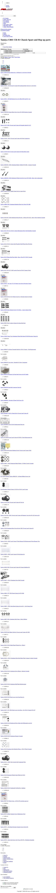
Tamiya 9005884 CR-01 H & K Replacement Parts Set (12, 424)
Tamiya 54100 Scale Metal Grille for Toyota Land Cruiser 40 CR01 (15, 632)
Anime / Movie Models (8, 26)
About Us (5, 855)
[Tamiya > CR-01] (13, 52)
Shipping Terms (6, 857)
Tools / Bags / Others (7, 24)
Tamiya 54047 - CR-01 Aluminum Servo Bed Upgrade (12, 580)
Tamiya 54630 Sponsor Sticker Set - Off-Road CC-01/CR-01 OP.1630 (16, 72)
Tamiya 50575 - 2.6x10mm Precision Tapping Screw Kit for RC (14, 827)
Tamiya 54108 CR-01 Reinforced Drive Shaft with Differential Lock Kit (16, 723)
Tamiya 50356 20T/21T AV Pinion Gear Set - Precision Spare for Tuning (16, 296)
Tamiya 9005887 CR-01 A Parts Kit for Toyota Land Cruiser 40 (14, 413)
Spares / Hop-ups (7, 19)
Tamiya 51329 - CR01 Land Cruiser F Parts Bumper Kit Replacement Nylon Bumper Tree (20, 541)
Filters (2, 44)
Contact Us (5, 867)
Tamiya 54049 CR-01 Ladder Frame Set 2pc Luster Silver (13, 191)
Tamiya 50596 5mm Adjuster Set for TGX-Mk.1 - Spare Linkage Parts (16, 309)
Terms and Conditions (8, 861)
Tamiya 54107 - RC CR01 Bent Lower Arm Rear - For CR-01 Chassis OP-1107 (18, 710)
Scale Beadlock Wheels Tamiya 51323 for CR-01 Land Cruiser (14, 489)
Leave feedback (6, 876)
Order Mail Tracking (7, 871)
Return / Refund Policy (8, 859)
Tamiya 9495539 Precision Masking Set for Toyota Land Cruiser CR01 (16, 450)
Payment (5, 856)
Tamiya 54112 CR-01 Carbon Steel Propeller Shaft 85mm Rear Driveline (16, 244)
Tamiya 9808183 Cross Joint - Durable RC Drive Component (14, 362)
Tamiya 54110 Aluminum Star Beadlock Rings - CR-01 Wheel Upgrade (16, 749)
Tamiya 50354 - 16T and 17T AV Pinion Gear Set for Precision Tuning (16, 283)
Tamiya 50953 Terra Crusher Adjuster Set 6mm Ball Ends (13, 323)
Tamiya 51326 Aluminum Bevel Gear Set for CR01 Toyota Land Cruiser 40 (17, 528)
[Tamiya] (2, 49)
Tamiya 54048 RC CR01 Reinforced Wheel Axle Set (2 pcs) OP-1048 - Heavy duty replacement (21, 178)
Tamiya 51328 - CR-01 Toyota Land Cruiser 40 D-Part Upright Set (15, 138)
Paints (4, 23)
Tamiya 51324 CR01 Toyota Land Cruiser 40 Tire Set (12, 502)
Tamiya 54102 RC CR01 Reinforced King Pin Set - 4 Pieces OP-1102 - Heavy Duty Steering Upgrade (23, 217)
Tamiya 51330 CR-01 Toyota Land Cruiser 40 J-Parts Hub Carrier (15, 151)
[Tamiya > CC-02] (13, 51)
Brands (4, 862)
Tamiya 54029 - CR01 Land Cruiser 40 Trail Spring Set (13, 554)
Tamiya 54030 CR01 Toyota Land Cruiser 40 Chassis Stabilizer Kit (15, 567)
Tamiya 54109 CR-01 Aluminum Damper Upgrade (12, 736)
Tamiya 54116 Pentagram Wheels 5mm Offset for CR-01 (13, 775)
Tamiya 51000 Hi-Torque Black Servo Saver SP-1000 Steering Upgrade (16, 112)
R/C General (6, 20)
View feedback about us (8, 878)
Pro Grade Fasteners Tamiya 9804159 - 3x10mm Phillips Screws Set (15, 476)
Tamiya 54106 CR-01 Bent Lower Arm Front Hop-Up (12, 697)
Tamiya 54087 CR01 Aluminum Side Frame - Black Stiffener (14, 619)
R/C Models (6, 18)
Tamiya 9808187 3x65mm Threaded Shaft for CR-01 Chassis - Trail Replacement (18, 349)
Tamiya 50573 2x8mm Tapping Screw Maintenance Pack (13, 814)
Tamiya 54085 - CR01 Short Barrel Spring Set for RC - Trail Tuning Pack (16, 606)
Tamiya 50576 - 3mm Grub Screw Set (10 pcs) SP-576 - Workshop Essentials (17, 840)
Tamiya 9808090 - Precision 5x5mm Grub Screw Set (12, 400)
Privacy (5, 860)
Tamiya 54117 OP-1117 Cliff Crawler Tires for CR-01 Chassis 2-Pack (16, 270)
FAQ (4, 868)
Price (13, 57)
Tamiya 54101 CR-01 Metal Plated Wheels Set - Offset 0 (13, 645)
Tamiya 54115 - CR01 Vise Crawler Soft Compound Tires (13, 762)
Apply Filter (16, 54)
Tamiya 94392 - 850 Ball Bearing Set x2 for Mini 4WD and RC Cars (15, 98)
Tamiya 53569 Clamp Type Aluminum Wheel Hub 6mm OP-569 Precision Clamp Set (19, 336)
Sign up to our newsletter (6, 886)
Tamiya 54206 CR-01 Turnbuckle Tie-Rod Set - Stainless (13, 788)
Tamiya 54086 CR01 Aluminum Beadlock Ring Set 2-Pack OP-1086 (15, 204)
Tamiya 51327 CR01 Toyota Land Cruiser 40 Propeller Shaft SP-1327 (16, 125)
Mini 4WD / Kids (7, 25)
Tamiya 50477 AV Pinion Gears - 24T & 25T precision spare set (14, 801)
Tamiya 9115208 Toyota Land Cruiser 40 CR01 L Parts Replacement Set (16, 437)
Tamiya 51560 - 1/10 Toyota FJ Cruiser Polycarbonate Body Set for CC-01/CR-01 (18, 85)
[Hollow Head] (28, 50)
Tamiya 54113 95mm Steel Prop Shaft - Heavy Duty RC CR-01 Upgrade (16, 257)
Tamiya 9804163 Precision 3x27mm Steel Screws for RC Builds (14, 374)
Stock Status (17, 57)
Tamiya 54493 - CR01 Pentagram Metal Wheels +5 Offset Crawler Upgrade (17, 463)
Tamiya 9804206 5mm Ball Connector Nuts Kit (11, 387)
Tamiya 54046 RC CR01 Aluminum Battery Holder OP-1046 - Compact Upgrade (18, 164)
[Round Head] (28, 51)
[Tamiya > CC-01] (13, 50)
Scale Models (6, 22)
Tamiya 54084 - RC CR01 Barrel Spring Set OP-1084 (12, 593)
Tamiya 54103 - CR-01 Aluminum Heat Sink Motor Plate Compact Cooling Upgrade (19, 658)
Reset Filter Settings (7, 46)
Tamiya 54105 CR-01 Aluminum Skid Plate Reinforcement (13, 684)
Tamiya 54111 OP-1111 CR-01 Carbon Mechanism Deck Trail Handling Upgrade (18, 230)
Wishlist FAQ (6, 869)
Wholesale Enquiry (7, 872)
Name (9, 57)
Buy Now (3, 77)
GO (14, 15)
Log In (7, 5)
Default (6, 57)
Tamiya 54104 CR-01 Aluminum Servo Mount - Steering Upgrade (15, 671)
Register (8, 6)
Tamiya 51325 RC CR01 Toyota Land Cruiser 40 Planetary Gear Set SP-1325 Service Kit (20, 515)
